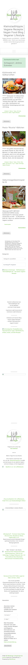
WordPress (12, 659)
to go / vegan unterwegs (18, 163)
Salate (10, 112)
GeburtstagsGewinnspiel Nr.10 (13, 181)
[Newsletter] (8, 4)
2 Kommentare (22, 116)
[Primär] (14, 51)
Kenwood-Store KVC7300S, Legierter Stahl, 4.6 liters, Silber (14, 576)
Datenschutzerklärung (10, 642)
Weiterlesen (6, 121)
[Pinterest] (23, 4)
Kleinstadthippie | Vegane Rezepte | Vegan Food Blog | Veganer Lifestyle (14, 31)
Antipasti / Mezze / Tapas (10, 111)
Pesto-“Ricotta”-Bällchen (13, 127)
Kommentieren (22, 227)
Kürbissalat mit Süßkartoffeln (9, 73)
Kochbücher (5, 112)
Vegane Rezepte (16, 112)
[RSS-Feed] (5, 4)
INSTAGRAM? (14, 448)
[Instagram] (16, 4)
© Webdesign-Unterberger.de (14, 655)
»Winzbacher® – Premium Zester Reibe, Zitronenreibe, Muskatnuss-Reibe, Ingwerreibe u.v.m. (14, 535)
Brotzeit (19, 111)
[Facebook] (12, 4)
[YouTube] (19, 4)
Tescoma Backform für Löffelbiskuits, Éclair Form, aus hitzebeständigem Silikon (14, 499)
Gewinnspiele (7, 224)
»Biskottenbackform (15, 460)
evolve (4, 657)
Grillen (18, 162)
